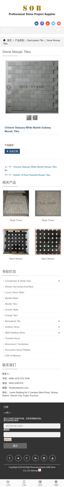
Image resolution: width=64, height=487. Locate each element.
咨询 (40, 485)
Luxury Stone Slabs (14, 292)
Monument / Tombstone (16, 344)
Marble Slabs (11, 298)
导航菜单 (7, 30)
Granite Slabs (11, 309)
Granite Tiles (11, 315)
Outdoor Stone (12, 327)
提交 (15, 445)
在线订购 (13, 151)
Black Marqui (16, 258)
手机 (24, 485)
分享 (8, 485)
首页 (9, 40)
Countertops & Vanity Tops (18, 281)
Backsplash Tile (35, 40)
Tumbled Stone (12, 338)
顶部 (56, 485)
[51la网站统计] (39, 471)
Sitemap (34, 471)
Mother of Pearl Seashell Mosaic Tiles (31, 175)
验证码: (7, 430)
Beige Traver (16, 220)
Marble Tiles (11, 304)
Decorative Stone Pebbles (18, 350)
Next (55, 87)
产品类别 (19, 40)
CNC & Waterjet (13, 355)
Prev (8, 87)
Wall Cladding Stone (15, 332)
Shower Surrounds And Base (19, 286)
